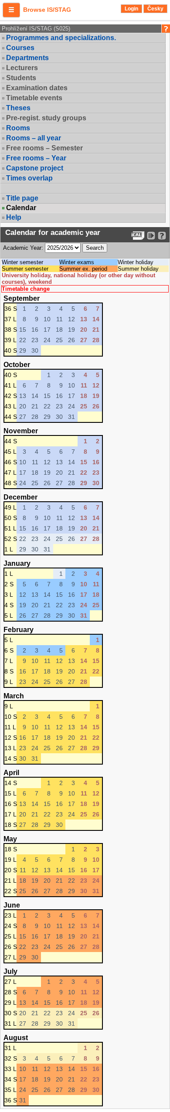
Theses (18, 108)
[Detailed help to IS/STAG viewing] (162, 235)
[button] (11, 10)
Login (131, 9)
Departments (27, 57)
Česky (155, 9)
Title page (22, 198)
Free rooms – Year (36, 158)
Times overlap (29, 178)
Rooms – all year (33, 138)
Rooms (18, 128)
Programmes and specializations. (61, 37)
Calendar (21, 208)
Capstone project (34, 168)
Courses (20, 47)
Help (13, 217)
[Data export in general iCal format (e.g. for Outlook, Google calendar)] (138, 235)
